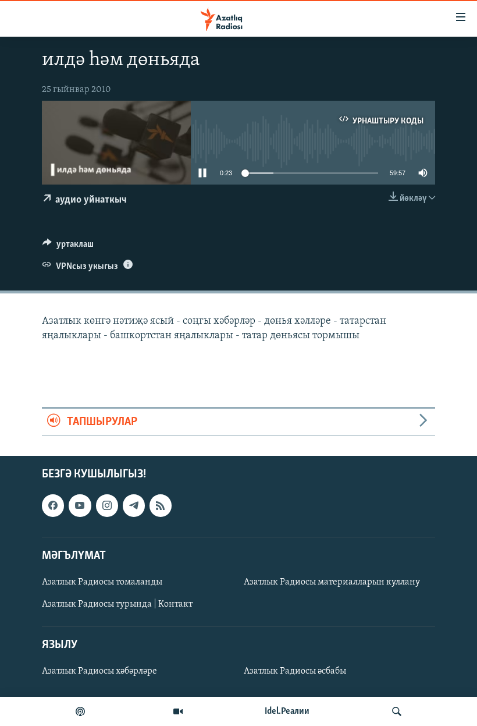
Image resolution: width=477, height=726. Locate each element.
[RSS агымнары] (160, 505)
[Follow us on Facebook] (53, 505)
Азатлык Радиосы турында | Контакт (117, 604)
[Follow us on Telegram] (134, 505)
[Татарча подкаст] (80, 711)
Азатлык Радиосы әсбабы (295, 671)
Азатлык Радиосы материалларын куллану (332, 582)
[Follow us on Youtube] (80, 505)
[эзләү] (396, 711)
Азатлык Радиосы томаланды (102, 582)
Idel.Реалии (287, 711)
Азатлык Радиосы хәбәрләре (99, 671)
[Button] (68, 247)
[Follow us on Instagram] (107, 505)
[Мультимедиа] (178, 711)
